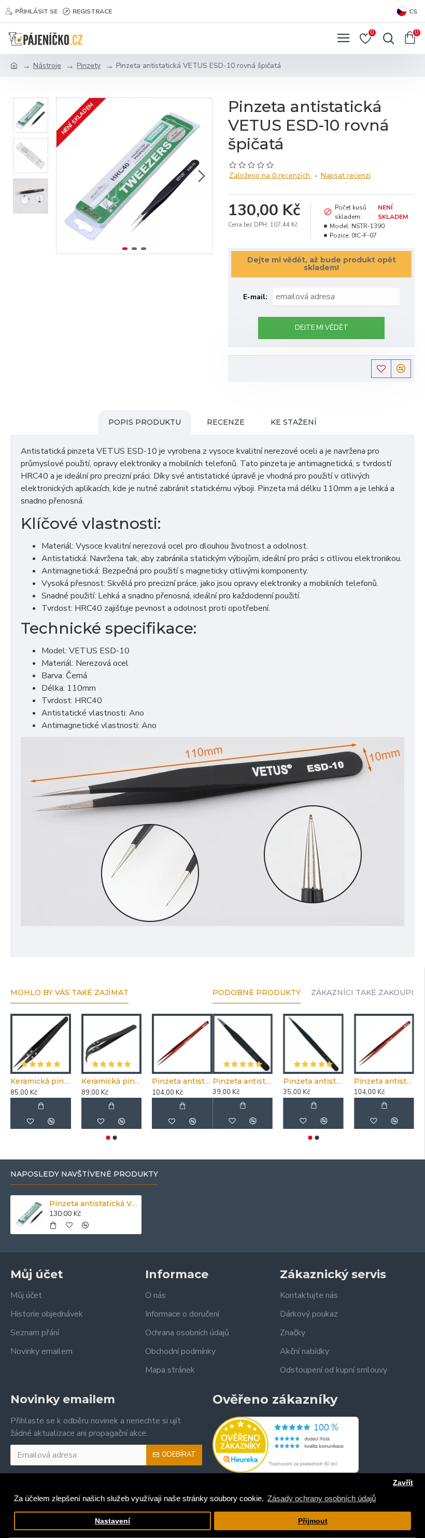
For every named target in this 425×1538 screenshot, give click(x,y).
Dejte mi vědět (321, 327)
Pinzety (89, 66)
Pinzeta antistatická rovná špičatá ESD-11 (313, 1081)
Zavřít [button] (403, 1483)
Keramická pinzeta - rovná (40, 1081)
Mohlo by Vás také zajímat (69, 992)
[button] (66, 175)
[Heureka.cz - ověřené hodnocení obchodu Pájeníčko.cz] (285, 1445)
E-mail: (255, 297)
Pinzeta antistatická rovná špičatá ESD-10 (242, 1081)
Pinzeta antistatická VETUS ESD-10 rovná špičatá (93, 1203)
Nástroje (47, 66)
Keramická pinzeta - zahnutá (111, 1081)
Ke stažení (294, 422)
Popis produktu (144, 422)
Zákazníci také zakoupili (366, 992)
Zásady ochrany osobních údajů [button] (321, 1498)
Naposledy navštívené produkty (84, 1174)
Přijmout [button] (313, 1521)
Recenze (226, 422)
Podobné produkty (256, 992)
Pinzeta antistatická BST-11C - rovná (182, 1081)
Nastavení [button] (112, 1521)
